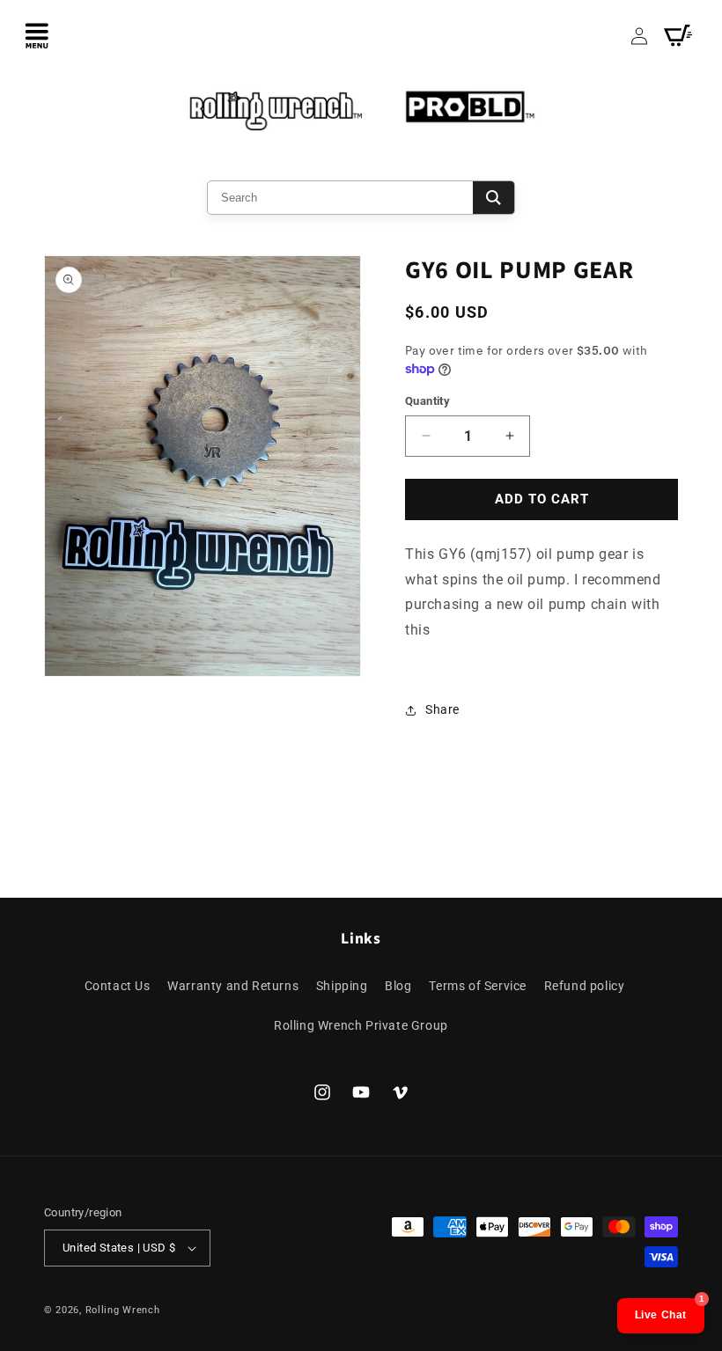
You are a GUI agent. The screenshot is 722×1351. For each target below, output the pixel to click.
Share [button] (442, 709)
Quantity (427, 401)
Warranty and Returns (232, 986)
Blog (398, 986)
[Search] (493, 197)
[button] (37, 35)
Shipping (342, 986)
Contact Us (118, 986)
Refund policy (584, 986)
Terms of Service (478, 986)
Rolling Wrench (122, 1310)
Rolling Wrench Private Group (361, 1025)
